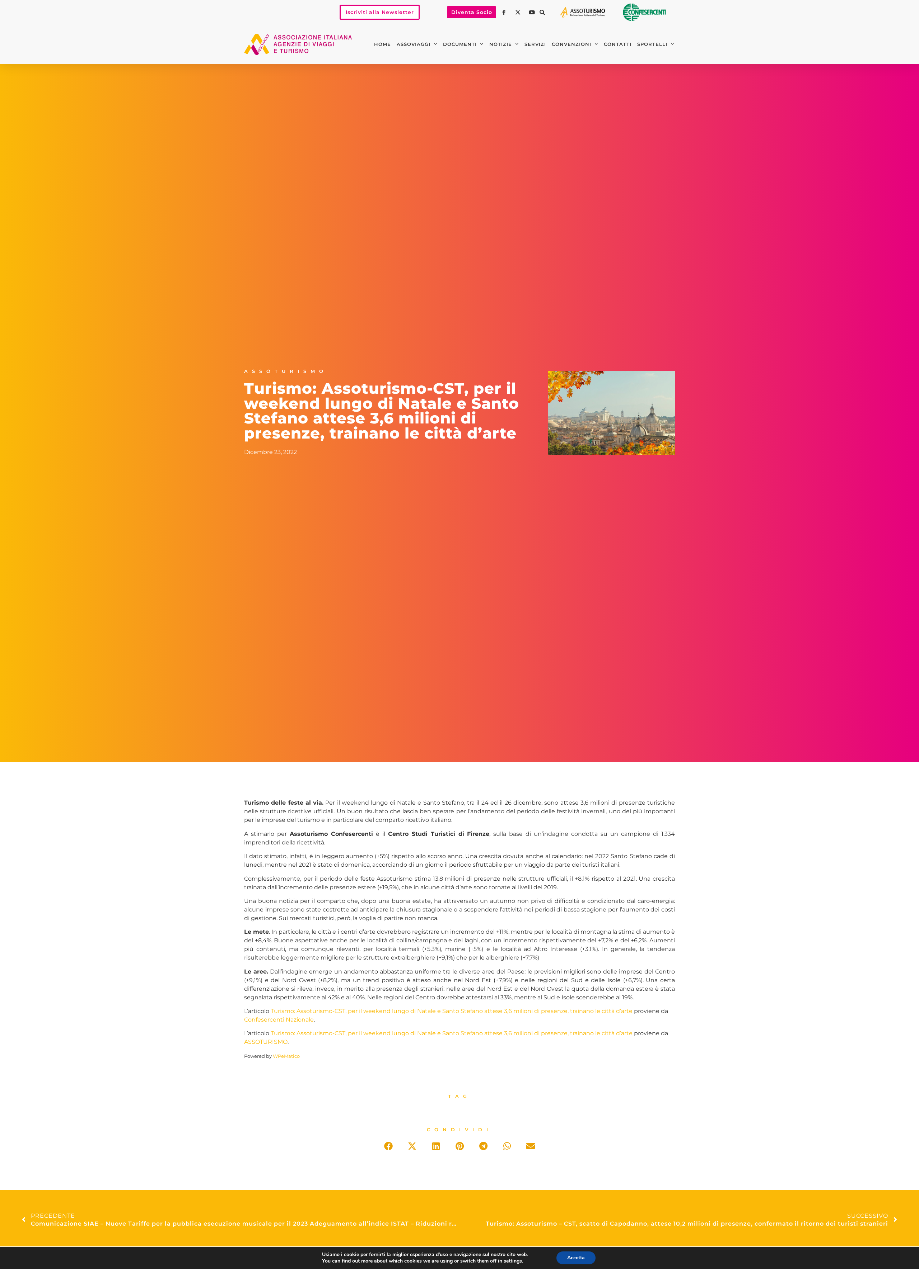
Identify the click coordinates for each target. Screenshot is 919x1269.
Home (382, 44)
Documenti (460, 44)
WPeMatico (286, 1056)
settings (513, 1261)
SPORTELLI (652, 44)
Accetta (576, 1257)
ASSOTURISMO (266, 1041)
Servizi (535, 44)
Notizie (500, 44)
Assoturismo (285, 371)
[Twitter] (518, 12)
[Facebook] (504, 12)
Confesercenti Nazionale (279, 1019)
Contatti (617, 44)
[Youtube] (532, 12)
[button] (542, 12)
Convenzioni (571, 44)
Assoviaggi (413, 44)
